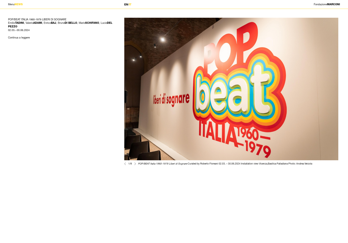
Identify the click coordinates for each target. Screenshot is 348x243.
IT (130, 4)
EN (126, 4)
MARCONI (327, 4)
